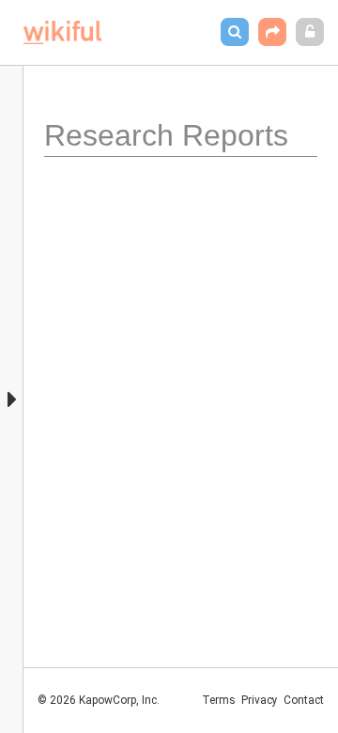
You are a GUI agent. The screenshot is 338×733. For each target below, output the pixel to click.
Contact (304, 700)
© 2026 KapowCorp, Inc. (99, 700)
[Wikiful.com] (62, 32)
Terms (219, 700)
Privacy (259, 700)
